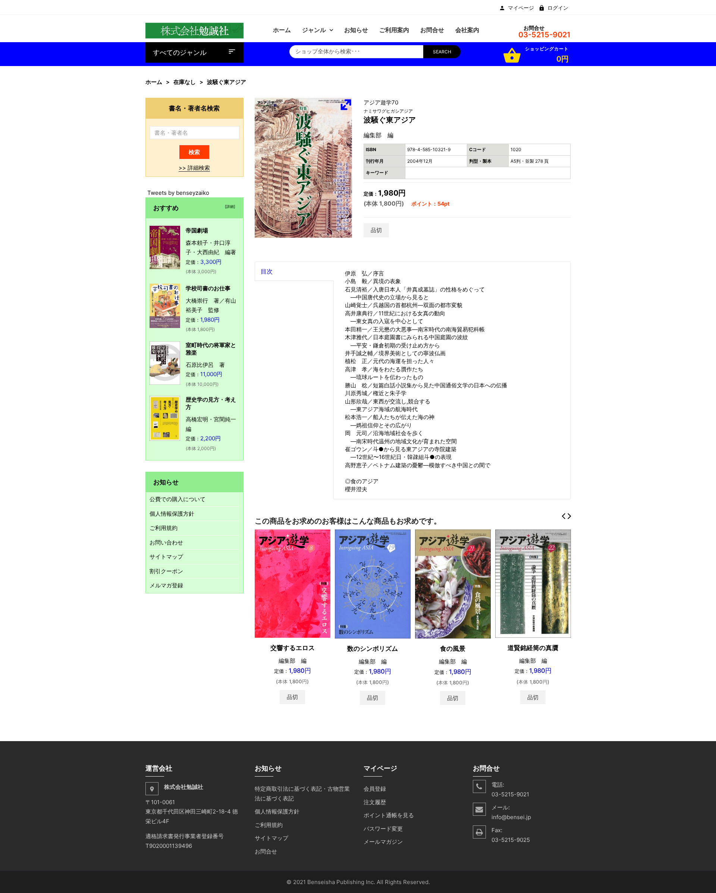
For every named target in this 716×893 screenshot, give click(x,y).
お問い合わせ (166, 542)
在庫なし (184, 81)
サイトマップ (166, 556)
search (442, 51)
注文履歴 (375, 802)
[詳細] (229, 206)
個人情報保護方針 (172, 513)
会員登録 (375, 788)
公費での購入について (177, 499)
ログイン (557, 8)
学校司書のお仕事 (208, 288)
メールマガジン (383, 841)
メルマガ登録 (166, 585)
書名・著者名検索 (194, 108)
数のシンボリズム (372, 648)
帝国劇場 (197, 230)
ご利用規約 (164, 527)
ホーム (153, 81)
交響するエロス (292, 648)
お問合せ (266, 851)
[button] (346, 104)
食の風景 (452, 648)
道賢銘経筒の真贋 (533, 648)
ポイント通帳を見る (389, 815)
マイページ (521, 8)
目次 (267, 271)
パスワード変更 (383, 828)
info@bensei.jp (511, 817)
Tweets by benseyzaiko (178, 192)
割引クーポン (166, 571)
